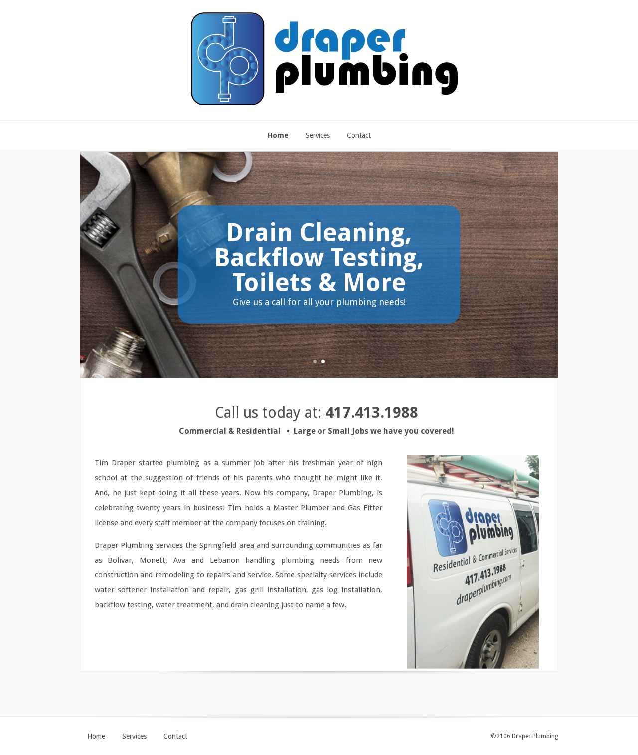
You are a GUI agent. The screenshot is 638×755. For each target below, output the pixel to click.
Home (96, 736)
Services (134, 736)
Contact (175, 736)
